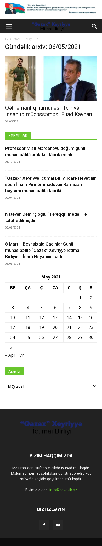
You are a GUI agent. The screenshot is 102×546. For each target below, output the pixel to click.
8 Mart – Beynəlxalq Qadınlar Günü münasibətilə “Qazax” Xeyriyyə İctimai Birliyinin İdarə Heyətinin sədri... (42, 250)
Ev (6, 39)
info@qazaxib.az (63, 489)
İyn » (23, 355)
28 (69, 337)
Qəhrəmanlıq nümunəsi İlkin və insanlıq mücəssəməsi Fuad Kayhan (48, 111)
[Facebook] (44, 525)
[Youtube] (58, 525)
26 (41, 337)
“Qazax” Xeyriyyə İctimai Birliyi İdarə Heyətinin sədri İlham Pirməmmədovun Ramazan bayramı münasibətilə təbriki (51, 184)
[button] (9, 26)
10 (12, 317)
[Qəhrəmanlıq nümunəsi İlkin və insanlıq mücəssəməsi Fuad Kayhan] (51, 78)
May (29, 39)
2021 (17, 39)
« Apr (10, 355)
